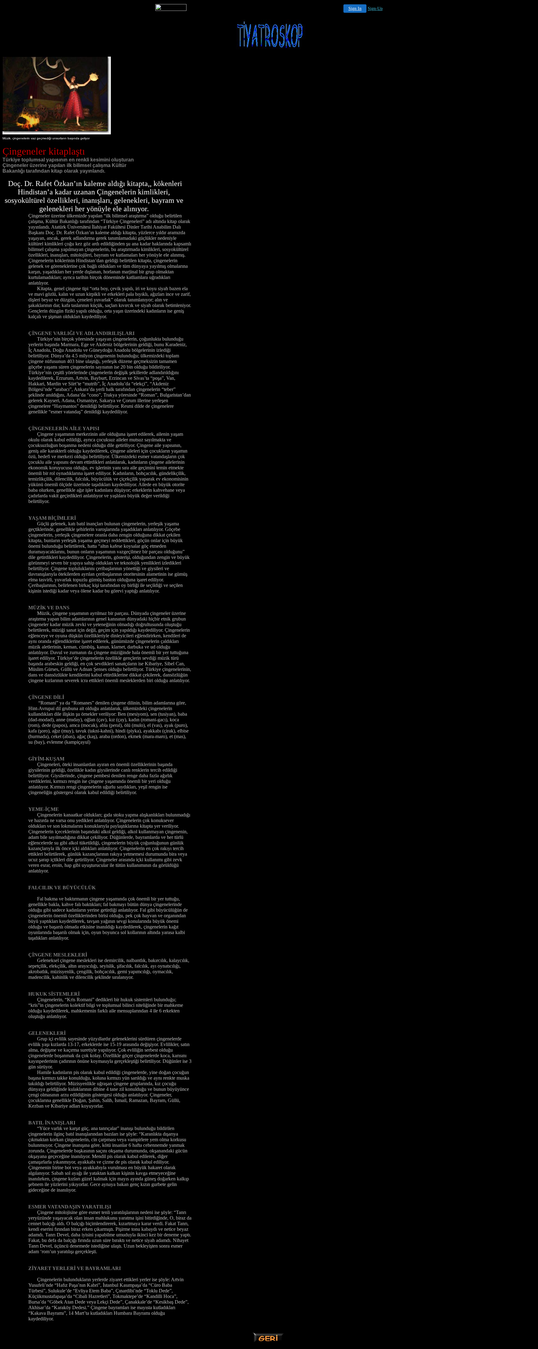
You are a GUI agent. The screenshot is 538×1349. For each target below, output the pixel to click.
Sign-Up (375, 8)
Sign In (354, 8)
